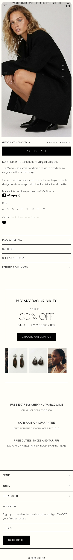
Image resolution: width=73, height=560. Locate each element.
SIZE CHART (8, 249)
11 (38, 209)
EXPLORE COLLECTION (36, 337)
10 (32, 209)
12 (43, 209)
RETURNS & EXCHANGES (15, 267)
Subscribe (16, 540)
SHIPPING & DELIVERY (13, 258)
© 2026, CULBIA (36, 558)
